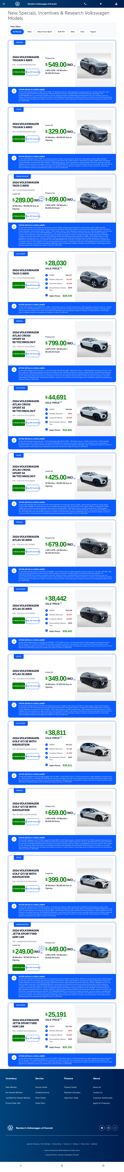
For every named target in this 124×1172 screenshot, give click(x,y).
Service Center (41, 1087)
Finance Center (70, 1087)
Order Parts (40, 1103)
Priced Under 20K (13, 1103)
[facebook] (102, 1128)
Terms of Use (85, 1144)
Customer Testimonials (102, 1098)
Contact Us (97, 1092)
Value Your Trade (71, 1098)
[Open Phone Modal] (85, 4)
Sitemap (75, 1144)
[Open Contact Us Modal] (103, 1165)
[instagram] (108, 1128)
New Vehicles (11, 1087)
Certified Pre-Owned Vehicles (18, 1098)
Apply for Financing (101, 1103)
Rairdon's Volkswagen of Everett (68, 1155)
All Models (17, 32)
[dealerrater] (115, 1128)
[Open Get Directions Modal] (100, 4)
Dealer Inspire (75, 1150)
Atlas (29, 32)
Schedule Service (42, 1092)
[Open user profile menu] (116, 4)
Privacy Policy (56, 1144)
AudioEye (94, 1144)
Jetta (72, 32)
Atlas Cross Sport (44, 32)
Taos (82, 32)
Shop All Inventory (33, 72)
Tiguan (93, 32)
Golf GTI (61, 32)
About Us (97, 1087)
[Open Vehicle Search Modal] (62, 1165)
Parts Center (40, 1098)
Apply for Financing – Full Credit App (38, 1144)
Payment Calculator (72, 1092)
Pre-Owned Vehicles (14, 1092)
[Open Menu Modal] (4, 4)
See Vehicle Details (18, 72)
